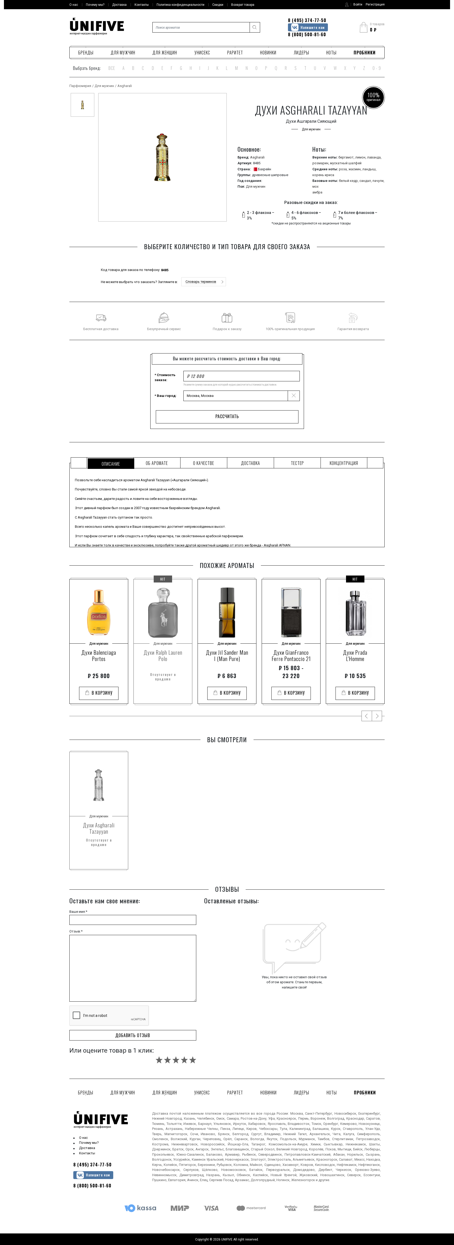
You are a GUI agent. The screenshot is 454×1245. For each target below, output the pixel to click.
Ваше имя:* (78, 912)
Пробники (365, 52)
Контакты (87, 1153)
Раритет (235, 52)
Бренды (86, 52)
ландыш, (369, 169)
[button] (203, 281)
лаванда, (374, 157)
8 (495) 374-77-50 (307, 20)
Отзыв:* (75, 931)
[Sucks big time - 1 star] (159, 1059)
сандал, (366, 181)
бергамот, (346, 157)
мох (315, 186)
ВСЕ (112, 68)
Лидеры (301, 52)
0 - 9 (377, 68)
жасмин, (355, 169)
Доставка (87, 1148)
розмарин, (321, 163)
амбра (317, 192)
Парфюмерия (80, 86)
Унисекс (202, 52)
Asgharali (124, 86)
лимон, (361, 157)
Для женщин (164, 52)
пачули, (378, 181)
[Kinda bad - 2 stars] (167, 1059)
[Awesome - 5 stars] (192, 1059)
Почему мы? (89, 1143)
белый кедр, (349, 181)
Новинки (268, 52)
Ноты (331, 52)
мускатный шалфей (346, 163)
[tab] (110, 463)
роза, (343, 169)
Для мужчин (123, 52)
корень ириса (323, 175)
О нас (83, 1138)
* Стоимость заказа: (165, 377)
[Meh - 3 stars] (175, 1059)
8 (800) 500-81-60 (307, 34)
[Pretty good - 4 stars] (184, 1059)
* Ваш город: (165, 396)
